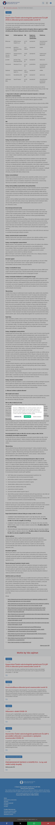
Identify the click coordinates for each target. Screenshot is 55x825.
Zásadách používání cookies (29, 413)
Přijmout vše (27, 416)
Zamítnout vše (17, 416)
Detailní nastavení (37, 416)
